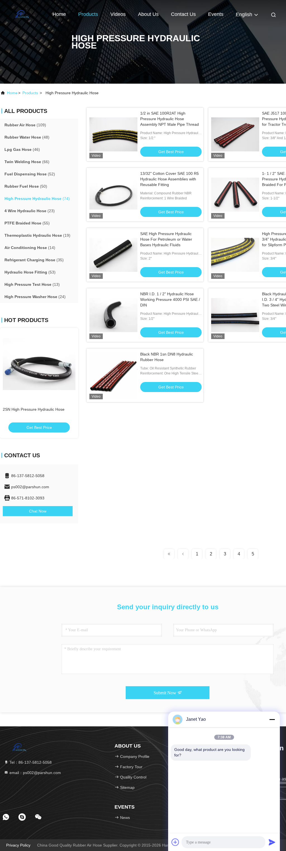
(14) (29, 247)
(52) (29, 174)
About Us (148, 14)
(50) (25, 186)
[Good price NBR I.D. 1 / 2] (113, 315)
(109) (25, 125)
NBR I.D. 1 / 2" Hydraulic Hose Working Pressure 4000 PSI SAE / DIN (170, 299)
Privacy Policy (18, 845)
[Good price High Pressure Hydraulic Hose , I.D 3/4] (235, 255)
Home (59, 14)
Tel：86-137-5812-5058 (30, 762)
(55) (27, 223)
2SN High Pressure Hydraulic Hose (34, 409)
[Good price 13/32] (113, 195)
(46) (22, 149)
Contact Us (183, 14)
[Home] (22, 14)
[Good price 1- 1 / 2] (235, 195)
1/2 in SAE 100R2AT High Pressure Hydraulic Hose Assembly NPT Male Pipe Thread (169, 119)
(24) (35, 296)
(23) (29, 211)
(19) (37, 235)
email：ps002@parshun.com (34, 772)
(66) (26, 161)
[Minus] (272, 719)
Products (88, 14)
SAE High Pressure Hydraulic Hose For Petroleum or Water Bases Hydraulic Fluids (166, 239)
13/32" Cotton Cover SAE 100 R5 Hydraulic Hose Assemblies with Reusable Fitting (169, 179)
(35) (34, 260)
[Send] (272, 842)
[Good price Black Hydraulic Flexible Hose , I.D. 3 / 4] (235, 315)
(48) (26, 137)
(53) (30, 272)
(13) (32, 284)
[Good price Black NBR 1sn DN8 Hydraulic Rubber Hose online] (113, 375)
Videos (118, 14)
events (215, 14)
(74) (37, 198)
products (30, 93)
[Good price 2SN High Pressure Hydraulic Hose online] (39, 364)
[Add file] (175, 842)
